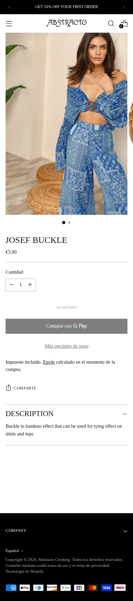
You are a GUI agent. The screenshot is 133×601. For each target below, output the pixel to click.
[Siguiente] (124, 7)
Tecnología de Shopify (25, 571)
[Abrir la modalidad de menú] (8, 23)
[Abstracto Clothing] (66, 23)
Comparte (25, 388)
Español (12, 551)
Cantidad (14, 272)
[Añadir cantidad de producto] (11, 285)
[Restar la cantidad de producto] (30, 285)
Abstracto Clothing (54, 560)
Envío (49, 362)
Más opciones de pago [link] (66, 346)
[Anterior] (9, 7)
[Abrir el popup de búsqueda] (111, 23)
